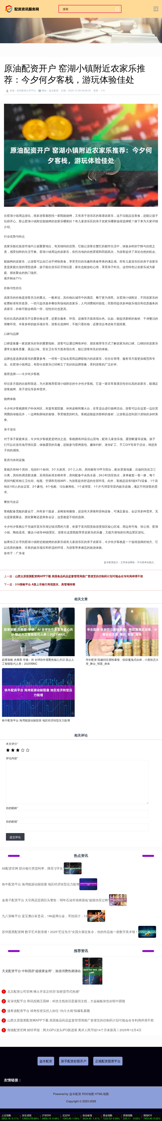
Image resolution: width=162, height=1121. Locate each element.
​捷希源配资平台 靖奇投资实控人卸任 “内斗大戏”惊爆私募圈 (48, 1010)
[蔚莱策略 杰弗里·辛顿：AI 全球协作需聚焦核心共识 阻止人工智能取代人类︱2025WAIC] (38, 631)
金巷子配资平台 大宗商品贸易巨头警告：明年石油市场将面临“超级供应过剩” (55, 900)
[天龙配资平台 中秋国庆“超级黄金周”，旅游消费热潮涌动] (92, 971)
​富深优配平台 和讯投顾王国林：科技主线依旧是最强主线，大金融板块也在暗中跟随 (66, 1001)
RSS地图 (88, 1094)
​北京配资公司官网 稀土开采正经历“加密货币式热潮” (43, 991)
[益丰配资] (22, 9)
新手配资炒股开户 (73, 1061)
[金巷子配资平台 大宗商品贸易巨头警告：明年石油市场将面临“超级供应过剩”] (118, 900)
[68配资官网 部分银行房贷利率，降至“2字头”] (73, 868)
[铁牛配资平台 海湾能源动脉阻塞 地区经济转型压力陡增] (38, 692)
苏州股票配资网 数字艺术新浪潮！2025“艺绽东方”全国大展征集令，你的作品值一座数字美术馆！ (70, 931)
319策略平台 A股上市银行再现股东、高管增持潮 (45, 584)
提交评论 (15, 837)
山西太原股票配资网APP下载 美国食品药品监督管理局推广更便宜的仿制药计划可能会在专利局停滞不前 (79, 576)
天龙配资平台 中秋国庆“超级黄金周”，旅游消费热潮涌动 (41, 971)
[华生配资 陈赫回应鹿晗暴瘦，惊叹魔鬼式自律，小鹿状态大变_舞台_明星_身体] (122, 631)
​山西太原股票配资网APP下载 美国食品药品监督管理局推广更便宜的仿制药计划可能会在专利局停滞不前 (80, 1020)
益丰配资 (46, 1061)
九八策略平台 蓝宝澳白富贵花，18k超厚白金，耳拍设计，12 (44, 916)
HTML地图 (102, 1094)
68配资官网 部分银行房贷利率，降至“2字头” (33, 868)
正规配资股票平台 (108, 1061)
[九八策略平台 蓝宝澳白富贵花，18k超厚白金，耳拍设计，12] (96, 916)
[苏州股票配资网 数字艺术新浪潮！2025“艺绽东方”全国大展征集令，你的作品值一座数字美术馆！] (147, 932)
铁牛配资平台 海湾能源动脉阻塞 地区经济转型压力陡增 (40, 884)
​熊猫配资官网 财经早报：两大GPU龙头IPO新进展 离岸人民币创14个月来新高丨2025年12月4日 (74, 1030)
